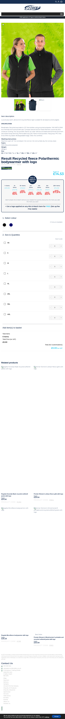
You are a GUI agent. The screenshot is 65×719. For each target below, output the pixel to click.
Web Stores (7, 695)
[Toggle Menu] (61, 14)
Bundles (6, 697)
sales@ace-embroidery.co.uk (12, 668)
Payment (6, 680)
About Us (6, 701)
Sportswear (6, 692)
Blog (4, 678)
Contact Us (6, 703)
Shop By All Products (9, 688)
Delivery (6, 682)
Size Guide (58, 239)
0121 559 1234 (7, 666)
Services (6, 694)
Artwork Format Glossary (11, 686)
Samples (6, 684)
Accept (56, 716)
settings (47, 717)
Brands (5, 699)
